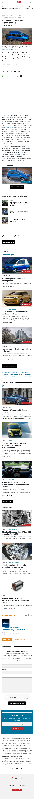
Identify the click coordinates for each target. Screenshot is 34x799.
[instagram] (17, 768)
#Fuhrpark (14, 376)
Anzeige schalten (20, 639)
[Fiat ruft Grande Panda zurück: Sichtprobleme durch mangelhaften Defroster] (17, 469)
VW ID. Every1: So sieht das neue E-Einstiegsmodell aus (15, 313)
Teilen (18, 71)
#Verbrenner (24, 372)
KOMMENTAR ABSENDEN (17, 703)
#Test (10, 346)
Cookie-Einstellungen (26, 795)
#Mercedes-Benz (13, 529)
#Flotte (20, 376)
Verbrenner (9, 127)
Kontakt (23, 786)
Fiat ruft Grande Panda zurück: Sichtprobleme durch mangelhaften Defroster (15, 485)
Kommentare (8, 71)
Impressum (6, 795)
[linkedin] (21, 768)
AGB (11, 795)
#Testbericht (27, 374)
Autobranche (17, 15)
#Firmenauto (27, 376)
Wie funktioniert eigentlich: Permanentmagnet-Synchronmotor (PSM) (15, 600)
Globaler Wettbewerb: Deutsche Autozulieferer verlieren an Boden (15, 566)
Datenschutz (17, 795)
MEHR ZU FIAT (7, 501)
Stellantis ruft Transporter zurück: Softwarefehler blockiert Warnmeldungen (15, 445)
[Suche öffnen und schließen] (31, 2)
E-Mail (3, 663)
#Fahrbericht (5, 376)
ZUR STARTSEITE (8, 242)
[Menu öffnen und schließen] (3, 2)
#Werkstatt (11, 479)
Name (3, 669)
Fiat (5, 115)
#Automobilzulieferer (14, 562)
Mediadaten (12, 786)
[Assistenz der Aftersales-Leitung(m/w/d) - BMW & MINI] (5, 622)
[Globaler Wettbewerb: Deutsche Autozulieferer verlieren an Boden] (17, 551)
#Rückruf (11, 440)
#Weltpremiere (12, 309)
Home (3, 15)
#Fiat (4, 386)
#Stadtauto (5, 374)
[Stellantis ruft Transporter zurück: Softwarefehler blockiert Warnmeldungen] (17, 430)
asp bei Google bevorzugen (11, 76)
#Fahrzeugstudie (13, 275)
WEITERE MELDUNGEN (9, 366)
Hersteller (18, 154)
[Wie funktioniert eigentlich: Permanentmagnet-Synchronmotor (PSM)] (17, 585)
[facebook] (12, 768)
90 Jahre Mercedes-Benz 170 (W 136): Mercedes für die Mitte (17, 533)
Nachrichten (9, 15)
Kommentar (5, 676)
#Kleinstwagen (8, 254)
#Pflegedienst (14, 374)
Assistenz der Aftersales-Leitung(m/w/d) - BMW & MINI (13, 629)
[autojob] (28, 615)
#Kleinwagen (15, 372)
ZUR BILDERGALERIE (17, 187)
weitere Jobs (6, 639)
